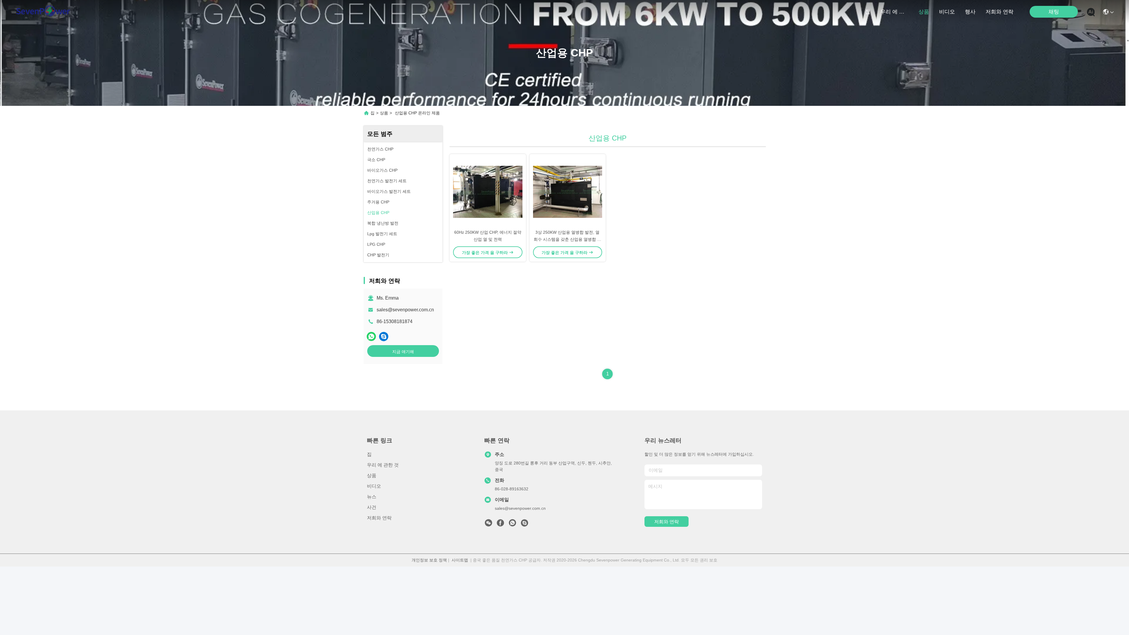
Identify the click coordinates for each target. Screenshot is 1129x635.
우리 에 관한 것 (894, 12)
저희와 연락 (999, 12)
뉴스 (371, 496)
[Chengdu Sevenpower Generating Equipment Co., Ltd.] (43, 11)
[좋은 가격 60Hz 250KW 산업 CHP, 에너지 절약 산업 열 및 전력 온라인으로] (487, 191)
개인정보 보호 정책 (429, 560)
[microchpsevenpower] (383, 336)
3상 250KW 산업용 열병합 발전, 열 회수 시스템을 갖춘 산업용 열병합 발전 (567, 239)
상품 (923, 12)
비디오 (947, 12)
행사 (970, 12)
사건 (371, 507)
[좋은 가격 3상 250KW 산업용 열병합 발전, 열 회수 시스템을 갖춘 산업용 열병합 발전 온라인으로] (567, 191)
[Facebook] (500, 524)
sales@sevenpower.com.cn (405, 309)
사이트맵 (460, 560)
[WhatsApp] (371, 336)
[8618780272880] (512, 524)
